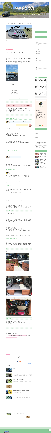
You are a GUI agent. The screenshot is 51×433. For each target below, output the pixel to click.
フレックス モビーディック (14, 194)
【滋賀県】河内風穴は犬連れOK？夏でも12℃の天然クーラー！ (41, 135)
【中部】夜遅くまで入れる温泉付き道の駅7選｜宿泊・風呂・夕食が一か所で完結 (41, 147)
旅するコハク (41, 106)
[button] (6, 40)
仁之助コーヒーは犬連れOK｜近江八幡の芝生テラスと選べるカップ (41, 131)
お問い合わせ (45, 430)
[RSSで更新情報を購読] (20, 361)
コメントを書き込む (19, 422)
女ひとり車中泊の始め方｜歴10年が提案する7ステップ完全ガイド (41, 143)
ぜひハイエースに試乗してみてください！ (16, 98)
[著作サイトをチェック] (17, 361)
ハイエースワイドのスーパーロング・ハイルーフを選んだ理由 (19, 85)
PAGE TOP (25, 428)
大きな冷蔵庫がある (14, 89)
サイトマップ (41, 430)
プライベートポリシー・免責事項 (35, 430)
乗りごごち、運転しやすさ (14, 93)
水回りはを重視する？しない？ (16, 90)
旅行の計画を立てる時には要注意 (16, 94)
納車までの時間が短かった (15, 92)
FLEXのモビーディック (14, 84)
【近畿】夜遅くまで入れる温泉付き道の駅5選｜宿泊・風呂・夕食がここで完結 (41, 139)
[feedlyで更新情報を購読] (18, 361)
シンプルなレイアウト (14, 91)
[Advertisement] (19, 46)
